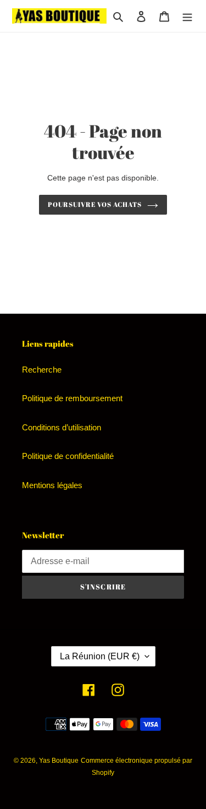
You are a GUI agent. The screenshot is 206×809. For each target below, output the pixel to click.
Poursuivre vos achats (94, 204)
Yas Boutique (59, 760)
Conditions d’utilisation (61, 427)
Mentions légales (52, 485)
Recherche (42, 369)
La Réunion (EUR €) (100, 656)
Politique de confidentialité (68, 456)
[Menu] (187, 16)
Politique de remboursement (72, 398)
